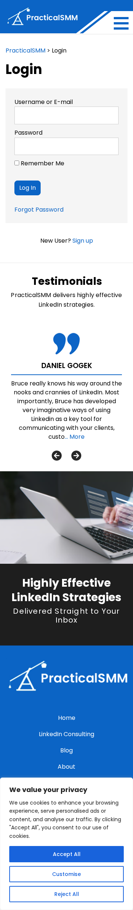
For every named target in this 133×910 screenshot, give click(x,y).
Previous (57, 455)
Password (28, 132)
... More (75, 436)
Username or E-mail (43, 102)
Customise (66, 874)
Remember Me (41, 163)
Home (66, 718)
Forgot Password (39, 209)
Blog (66, 750)
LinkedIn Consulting (66, 734)
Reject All (66, 894)
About (66, 766)
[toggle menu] (121, 23)
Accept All (67, 854)
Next (76, 455)
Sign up (82, 240)
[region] (66, 844)
